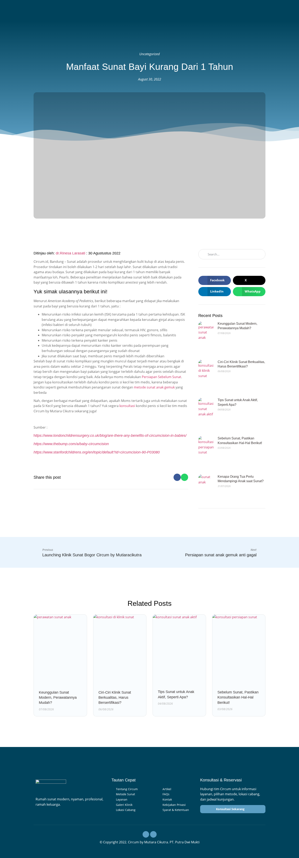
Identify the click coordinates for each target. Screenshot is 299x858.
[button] (177, 477)
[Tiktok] (153, 834)
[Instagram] (146, 834)
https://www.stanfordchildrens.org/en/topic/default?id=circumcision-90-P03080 (97, 452)
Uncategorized (149, 54)
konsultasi (127, 406)
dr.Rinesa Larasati (70, 253)
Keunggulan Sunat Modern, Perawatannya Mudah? (58, 697)
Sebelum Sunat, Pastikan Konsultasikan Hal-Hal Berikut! (238, 697)
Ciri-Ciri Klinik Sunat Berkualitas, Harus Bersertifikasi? (114, 697)
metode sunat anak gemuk (154, 387)
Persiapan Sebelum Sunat (161, 377)
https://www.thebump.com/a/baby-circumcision (71, 444)
